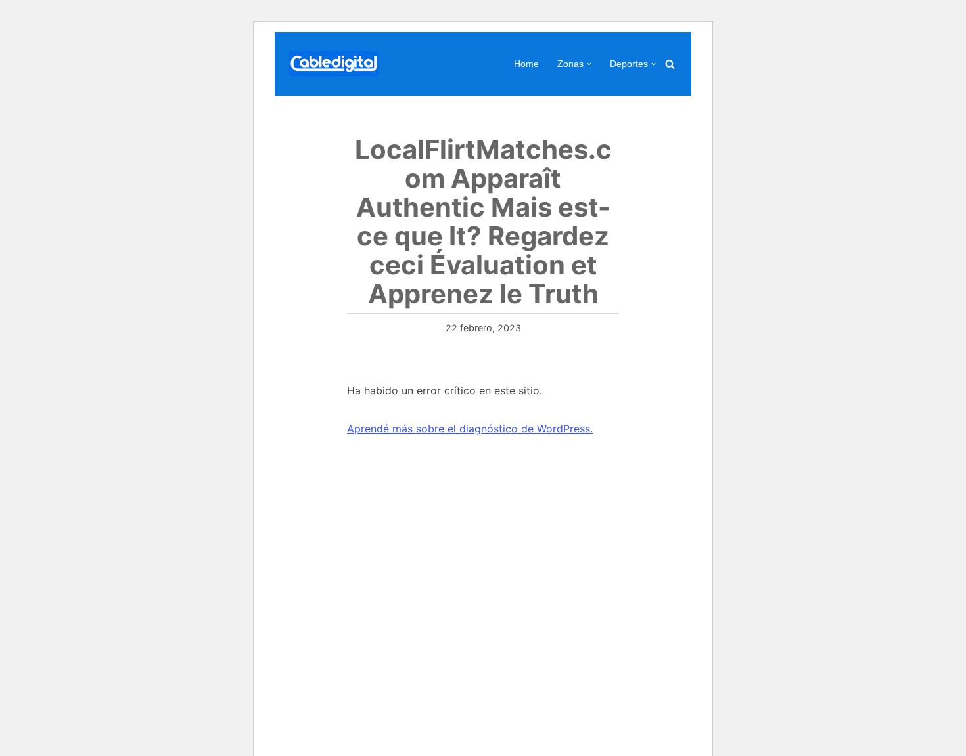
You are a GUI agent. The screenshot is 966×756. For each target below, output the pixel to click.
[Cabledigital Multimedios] (334, 64)
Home (526, 63)
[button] (589, 64)
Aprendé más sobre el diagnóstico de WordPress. (470, 428)
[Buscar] (670, 64)
